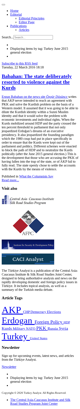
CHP (27, 312)
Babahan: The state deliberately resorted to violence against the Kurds (37, 81)
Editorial (16, 14)
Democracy (39, 312)
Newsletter (9, 367)
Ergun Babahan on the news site (35, 96)
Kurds (7, 328)
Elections (54, 312)
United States (38, 338)
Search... (7, 37)
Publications (18, 26)
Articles (24, 30)
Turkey (16, 336)
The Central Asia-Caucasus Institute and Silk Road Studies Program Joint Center (40, 401)
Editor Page (27, 22)
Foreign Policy (49, 321)
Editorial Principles (31, 18)
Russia (53, 328)
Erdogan (18, 320)
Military (19, 329)
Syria (63, 328)
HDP (67, 322)
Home (14, 10)
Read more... (10, 180)
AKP (12, 310)
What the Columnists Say (36, 176)
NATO (31, 328)
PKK (42, 328)
